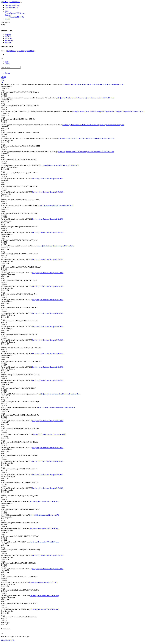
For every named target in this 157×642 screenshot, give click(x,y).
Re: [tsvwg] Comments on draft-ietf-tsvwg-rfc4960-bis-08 (59, 165)
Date (6, 62)
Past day (8, 36)
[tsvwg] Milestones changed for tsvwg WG (44, 515)
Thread (7, 63)
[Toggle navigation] (21, 2)
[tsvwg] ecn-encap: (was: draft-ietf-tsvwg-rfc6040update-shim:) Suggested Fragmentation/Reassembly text (108, 111)
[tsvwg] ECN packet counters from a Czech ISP (49, 434)
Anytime (8, 35)
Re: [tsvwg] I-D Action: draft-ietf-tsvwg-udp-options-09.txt (60, 394)
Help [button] (6, 11)
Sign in (7, 19)
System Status (29, 51)
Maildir (7, 640)
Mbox (3, 640)
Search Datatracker (11, 7)
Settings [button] (7, 15)
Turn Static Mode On (16, 17)
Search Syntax (10, 13)
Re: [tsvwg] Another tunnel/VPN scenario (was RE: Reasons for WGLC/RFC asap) (86, 98)
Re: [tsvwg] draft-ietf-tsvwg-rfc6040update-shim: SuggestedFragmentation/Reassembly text (93, 84)
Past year (8, 42)
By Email (20, 51)
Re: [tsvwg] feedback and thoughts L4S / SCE (47, 179)
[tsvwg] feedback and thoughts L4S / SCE (43, 582)
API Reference (20, 13)
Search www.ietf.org (12, 5)
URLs (13, 640)
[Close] (2, 633)
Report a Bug (11, 51)
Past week (8, 38)
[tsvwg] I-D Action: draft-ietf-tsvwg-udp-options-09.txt (56, 407)
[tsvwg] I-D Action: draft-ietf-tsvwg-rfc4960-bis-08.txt (55, 246)
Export (7, 73)
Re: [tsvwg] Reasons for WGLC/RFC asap (44, 501)
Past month (9, 40)
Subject (3, 77)
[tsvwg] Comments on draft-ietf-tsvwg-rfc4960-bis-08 (55, 205)
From (2, 79)
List (2, 82)
